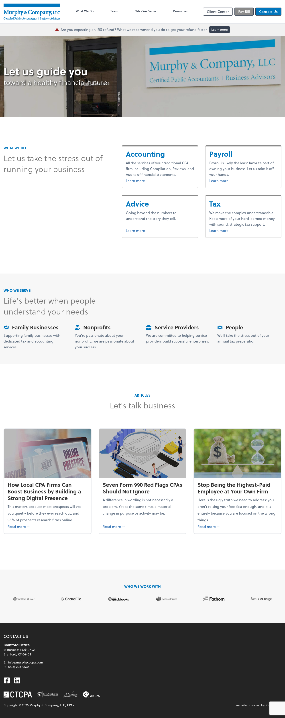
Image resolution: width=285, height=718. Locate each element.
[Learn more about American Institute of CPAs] (91, 694)
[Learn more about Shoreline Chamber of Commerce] (47, 694)
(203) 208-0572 (18, 666)
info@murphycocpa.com (25, 662)
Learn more (219, 29)
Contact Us (268, 11)
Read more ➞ (48, 526)
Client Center (218, 11)
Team (114, 11)
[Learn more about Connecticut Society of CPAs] (18, 695)
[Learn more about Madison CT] (70, 694)
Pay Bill (244, 11)
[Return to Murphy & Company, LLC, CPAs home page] (32, 12)
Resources (180, 11)
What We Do (85, 11)
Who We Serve (145, 11)
